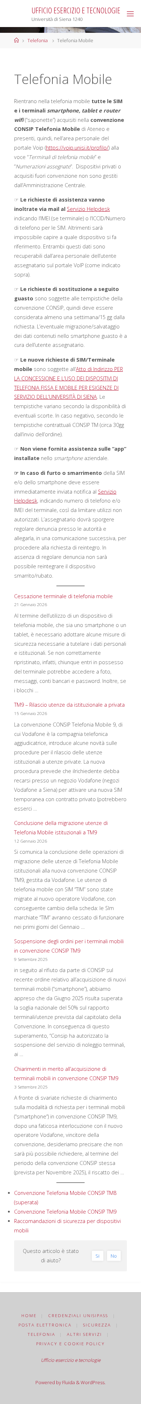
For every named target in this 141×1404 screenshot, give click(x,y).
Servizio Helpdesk (88, 209)
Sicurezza (97, 1325)
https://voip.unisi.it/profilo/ (77, 147)
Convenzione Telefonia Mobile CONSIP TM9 (65, 1211)
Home (29, 1315)
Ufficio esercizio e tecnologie (75, 10)
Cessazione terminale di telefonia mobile (63, 596)
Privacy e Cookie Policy (70, 1343)
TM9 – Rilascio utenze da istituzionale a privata (69, 704)
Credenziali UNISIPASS (78, 1315)
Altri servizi (84, 1334)
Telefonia (37, 40)
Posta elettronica (45, 1325)
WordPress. (93, 1382)
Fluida (68, 1382)
